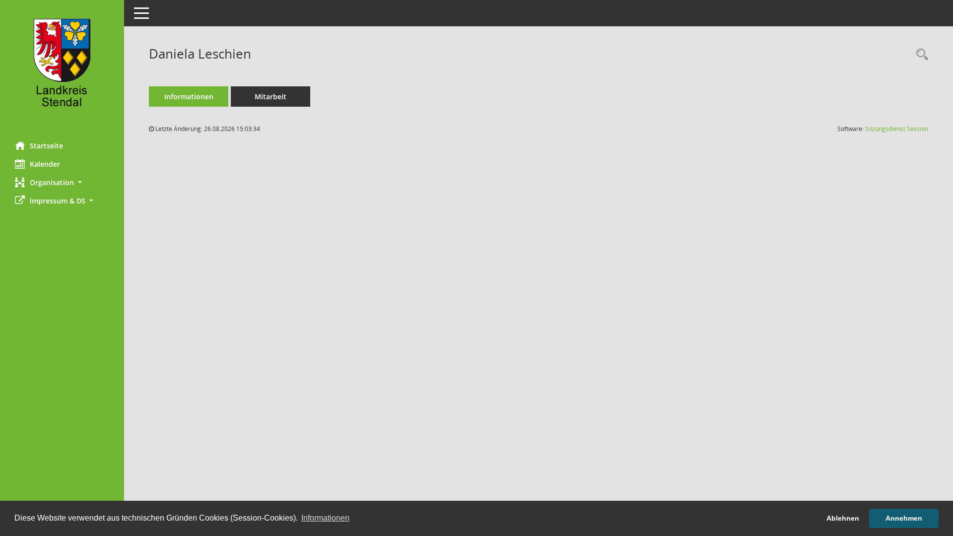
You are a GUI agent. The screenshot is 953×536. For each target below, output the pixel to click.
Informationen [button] (325, 518)
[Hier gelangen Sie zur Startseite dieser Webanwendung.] (62, 67)
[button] (62, 182)
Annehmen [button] (903, 518)
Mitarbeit (270, 96)
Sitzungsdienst (896, 129)
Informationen (188, 96)
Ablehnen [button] (842, 518)
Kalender (45, 164)
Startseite (46, 145)
